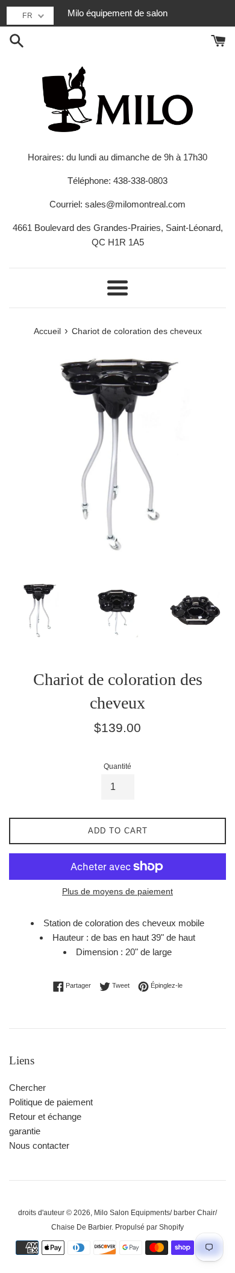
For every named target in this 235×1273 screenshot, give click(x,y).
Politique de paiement (51, 1102)
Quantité (117, 766)
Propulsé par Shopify (149, 1227)
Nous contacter (39, 1145)
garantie (24, 1131)
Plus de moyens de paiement (117, 891)
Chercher (27, 1087)
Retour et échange (45, 1116)
